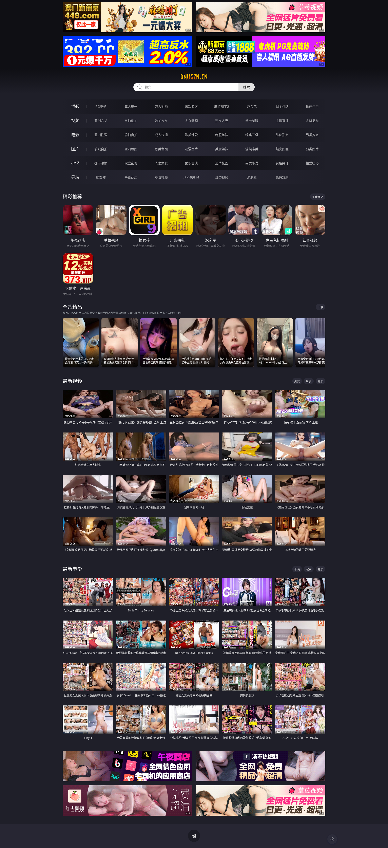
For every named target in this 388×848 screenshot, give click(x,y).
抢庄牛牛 (312, 106)
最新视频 (72, 380)
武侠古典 (191, 163)
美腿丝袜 (221, 149)
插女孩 (101, 177)
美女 (297, 381)
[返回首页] (332, 839)
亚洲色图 (130, 149)
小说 (75, 163)
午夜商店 (130, 177)
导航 (75, 177)
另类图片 (312, 149)
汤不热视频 (191, 177)
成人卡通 (161, 135)
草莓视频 (161, 177)
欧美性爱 (191, 135)
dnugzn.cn (194, 77)
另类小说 (251, 163)
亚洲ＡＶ (100, 120)
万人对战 (161, 106)
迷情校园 (221, 163)
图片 (75, 149)
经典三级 (251, 135)
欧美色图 (161, 149)
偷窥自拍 (100, 149)
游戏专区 (191, 106)
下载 (320, 307)
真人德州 (130, 106)
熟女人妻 (221, 120)
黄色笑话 (282, 163)
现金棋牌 (282, 106)
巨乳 (309, 381)
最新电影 (72, 569)
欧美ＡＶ (161, 120)
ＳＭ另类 (312, 120)
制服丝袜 (221, 135)
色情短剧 (282, 177)
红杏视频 (221, 177)
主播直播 (282, 120)
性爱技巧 (312, 163)
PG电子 (100, 106)
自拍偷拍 (130, 120)
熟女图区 (282, 149)
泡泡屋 (252, 177)
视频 (75, 120)
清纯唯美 (251, 149)
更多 (320, 381)
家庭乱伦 (130, 163)
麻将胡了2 (221, 106)
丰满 (297, 569)
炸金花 (252, 106)
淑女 (309, 569)
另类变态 (312, 135)
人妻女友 (161, 163)
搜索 (246, 87)
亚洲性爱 (100, 135)
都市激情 (100, 163)
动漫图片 (191, 149)
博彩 (75, 106)
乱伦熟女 (282, 135)
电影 (75, 134)
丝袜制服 (251, 120)
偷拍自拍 (130, 135)
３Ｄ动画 (191, 120)
